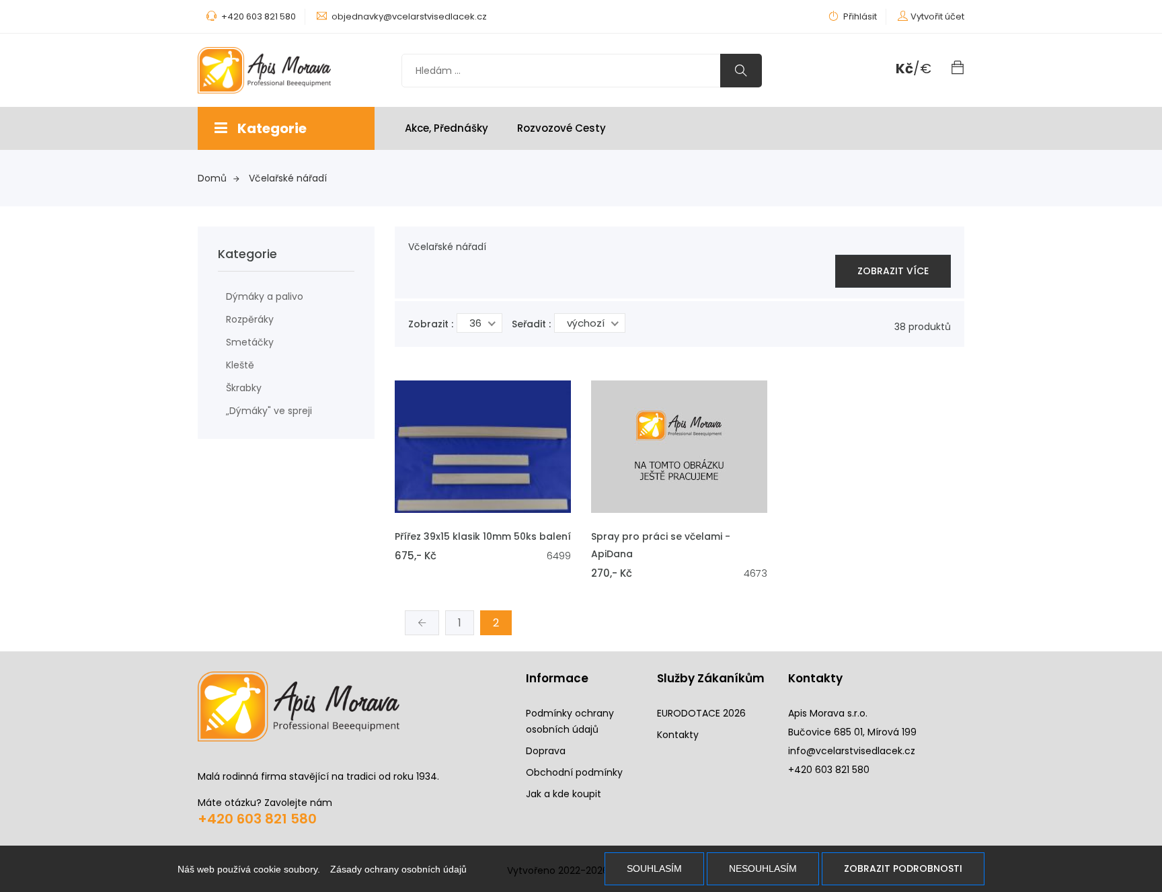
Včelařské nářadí (288, 178)
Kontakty (678, 734)
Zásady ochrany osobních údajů (398, 869)
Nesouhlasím (763, 868)
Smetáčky (250, 342)
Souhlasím (654, 868)
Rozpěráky (250, 319)
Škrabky (244, 388)
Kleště (240, 365)
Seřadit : (531, 324)
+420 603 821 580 (257, 818)
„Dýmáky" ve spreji (269, 410)
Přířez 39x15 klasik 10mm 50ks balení (483, 536)
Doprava (546, 751)
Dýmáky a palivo (264, 296)
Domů (212, 178)
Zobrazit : (430, 324)
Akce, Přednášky (446, 128)
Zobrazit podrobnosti (903, 868)
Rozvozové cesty (561, 128)
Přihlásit (859, 16)
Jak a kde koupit (563, 794)
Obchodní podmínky (574, 772)
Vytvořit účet (937, 16)
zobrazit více (893, 271)
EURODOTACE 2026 (701, 713)
